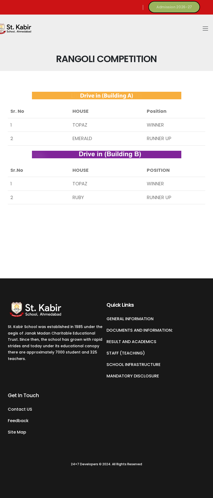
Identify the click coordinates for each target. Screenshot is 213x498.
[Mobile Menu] (205, 29)
